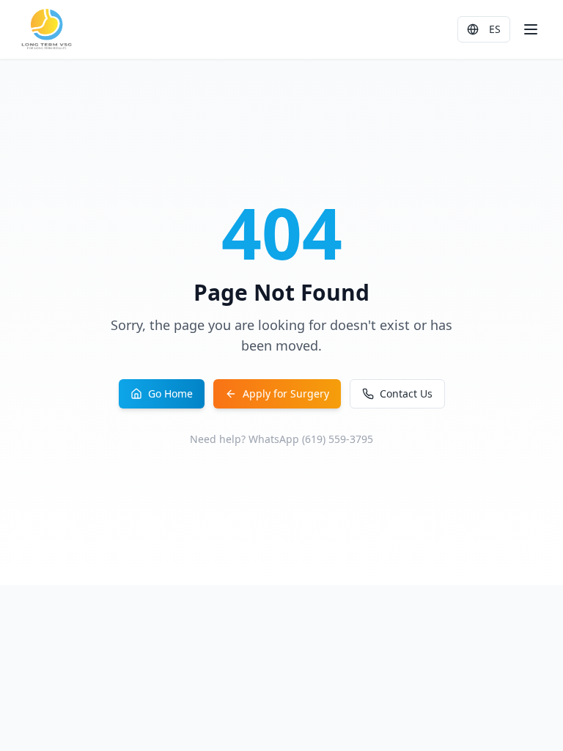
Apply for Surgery (286, 393)
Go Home (170, 393)
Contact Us (406, 393)
